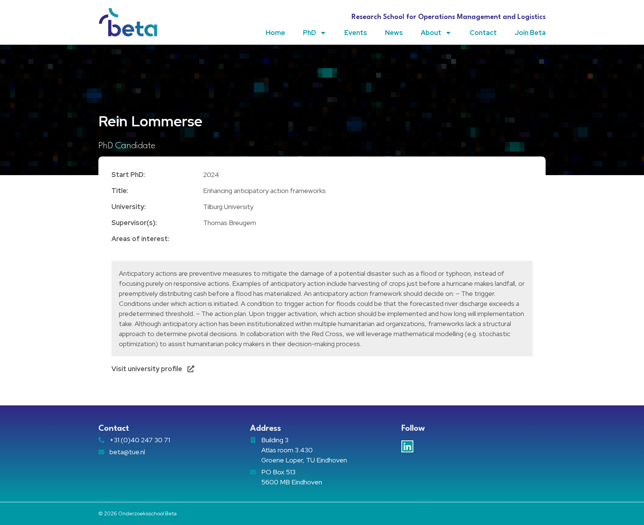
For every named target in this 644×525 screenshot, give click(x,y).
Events (355, 32)
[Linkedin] (407, 446)
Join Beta (530, 32)
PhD (309, 32)
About (431, 32)
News (394, 32)
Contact (483, 32)
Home (275, 32)
